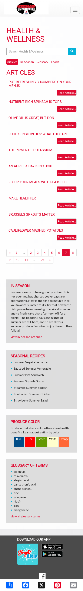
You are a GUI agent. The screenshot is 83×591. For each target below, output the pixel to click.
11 (26, 260)
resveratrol (21, 476)
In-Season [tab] (27, 62)
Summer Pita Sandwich (29, 375)
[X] (41, 585)
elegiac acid (21, 480)
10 (17, 260)
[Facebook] (25, 585)
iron (16, 505)
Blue (18, 439)
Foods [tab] (55, 62)
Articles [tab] (12, 62)
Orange (64, 439)
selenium (20, 471)
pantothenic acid (25, 484)
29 (42, 260)
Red (30, 439)
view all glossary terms (25, 516)
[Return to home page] (41, 8)
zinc (16, 493)
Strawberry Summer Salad (31, 400)
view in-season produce (26, 337)
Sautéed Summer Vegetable (32, 368)
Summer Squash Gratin (29, 381)
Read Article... (66, 92)
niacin (17, 501)
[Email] (73, 585)
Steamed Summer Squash (30, 387)
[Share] (9, 585)
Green (41, 439)
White (52, 439)
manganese (21, 510)
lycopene (20, 497)
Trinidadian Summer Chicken (32, 394)
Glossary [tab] (42, 62)
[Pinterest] (57, 585)
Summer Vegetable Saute (30, 362)
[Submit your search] (72, 51)
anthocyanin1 (23, 488)
